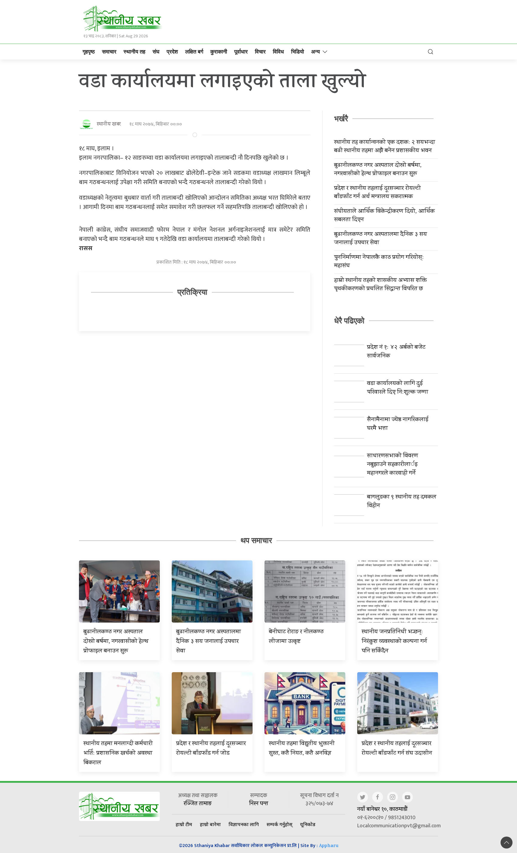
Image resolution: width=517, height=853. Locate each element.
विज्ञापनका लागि (244, 824)
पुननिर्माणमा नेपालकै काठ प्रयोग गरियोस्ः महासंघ (379, 262)
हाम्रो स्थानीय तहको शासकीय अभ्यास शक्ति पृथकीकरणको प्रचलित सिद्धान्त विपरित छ (380, 285)
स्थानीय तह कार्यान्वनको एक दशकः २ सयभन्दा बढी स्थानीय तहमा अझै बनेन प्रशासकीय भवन (384, 147)
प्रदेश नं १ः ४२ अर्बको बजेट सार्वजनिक (396, 352)
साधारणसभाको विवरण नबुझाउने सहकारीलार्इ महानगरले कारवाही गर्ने (392, 465)
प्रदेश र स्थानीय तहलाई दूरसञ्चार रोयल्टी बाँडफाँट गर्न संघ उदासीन (397, 748)
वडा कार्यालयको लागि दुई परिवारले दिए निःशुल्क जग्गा (397, 388)
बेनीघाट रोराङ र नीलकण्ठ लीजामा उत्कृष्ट (296, 637)
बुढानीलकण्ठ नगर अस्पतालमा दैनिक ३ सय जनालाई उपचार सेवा (380, 239)
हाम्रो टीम (184, 824)
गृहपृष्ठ (89, 52)
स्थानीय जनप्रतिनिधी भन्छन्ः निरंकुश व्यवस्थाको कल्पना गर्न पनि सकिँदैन (394, 642)
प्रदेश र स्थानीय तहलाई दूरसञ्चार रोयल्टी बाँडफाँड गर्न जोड (211, 748)
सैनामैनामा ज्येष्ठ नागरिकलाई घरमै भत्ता (397, 424)
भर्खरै (341, 118)
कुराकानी (218, 52)
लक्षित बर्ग (194, 52)
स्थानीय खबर (109, 124)
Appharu (328, 846)
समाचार (109, 52)
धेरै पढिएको (349, 320)
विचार (260, 52)
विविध (278, 52)
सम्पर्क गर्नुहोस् (279, 824)
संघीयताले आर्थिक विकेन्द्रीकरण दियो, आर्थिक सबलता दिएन (384, 216)
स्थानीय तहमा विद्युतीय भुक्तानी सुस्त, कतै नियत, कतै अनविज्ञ (301, 748)
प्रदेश (172, 52)
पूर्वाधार (241, 52)
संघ (156, 52)
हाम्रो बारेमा (210, 824)
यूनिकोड (307, 824)
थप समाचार (256, 540)
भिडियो (297, 52)
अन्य (315, 52)
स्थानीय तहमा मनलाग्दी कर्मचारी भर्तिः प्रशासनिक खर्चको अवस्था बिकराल (118, 753)
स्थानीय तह (134, 52)
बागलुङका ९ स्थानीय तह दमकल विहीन (401, 502)
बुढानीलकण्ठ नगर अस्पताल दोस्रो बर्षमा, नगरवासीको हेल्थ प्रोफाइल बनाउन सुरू (378, 170)
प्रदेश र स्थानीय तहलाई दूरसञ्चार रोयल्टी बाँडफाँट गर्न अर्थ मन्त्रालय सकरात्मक (377, 193)
